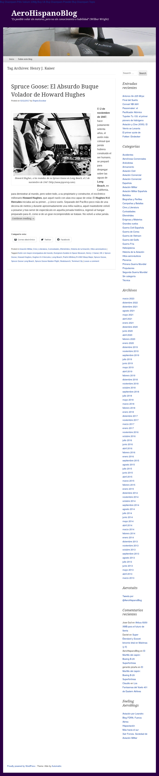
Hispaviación (129, 725)
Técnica (126, 280)
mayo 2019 (128, 367)
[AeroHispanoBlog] (79, 41)
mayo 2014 (128, 521)
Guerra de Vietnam (132, 235)
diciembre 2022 (130, 302)
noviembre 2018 (131, 383)
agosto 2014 (129, 509)
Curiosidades (53, 249)
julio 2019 (127, 359)
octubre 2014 (129, 500)
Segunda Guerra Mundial (135, 272)
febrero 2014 (129, 533)
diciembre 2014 (130, 492)
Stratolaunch (65, 261)
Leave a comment (91, 261)
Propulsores (128, 268)
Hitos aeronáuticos (98, 249)
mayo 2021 (128, 314)
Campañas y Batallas (133, 203)
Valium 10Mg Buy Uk (33, 2)
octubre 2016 (129, 436)
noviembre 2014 (131, 496)
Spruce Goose (100, 257)
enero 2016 (128, 456)
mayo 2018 (128, 399)
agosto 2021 (129, 310)
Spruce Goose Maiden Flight (47, 261)
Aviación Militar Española (135, 191)
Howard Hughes (25, 257)
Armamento (128, 166)
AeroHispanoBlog (44, 13)
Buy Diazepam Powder (59, 2)
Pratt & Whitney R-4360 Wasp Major (78, 257)
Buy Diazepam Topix (83, 2)
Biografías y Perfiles (132, 199)
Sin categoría (129, 276)
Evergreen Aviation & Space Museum (69, 253)
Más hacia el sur (131, 729)
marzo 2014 (128, 529)
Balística (127, 195)
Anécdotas (128, 162)
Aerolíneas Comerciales (134, 158)
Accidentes (128, 154)
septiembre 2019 (131, 355)
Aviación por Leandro (133, 713)
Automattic (56, 766)
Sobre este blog (25, 59)
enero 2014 (128, 537)
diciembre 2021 (130, 306)
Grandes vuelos (130, 223)
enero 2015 (128, 488)
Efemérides (65, 249)
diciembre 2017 (130, 415)
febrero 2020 (129, 338)
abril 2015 (127, 476)
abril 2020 (127, 334)
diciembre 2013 (130, 541)
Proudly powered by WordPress (21, 766)
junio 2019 (128, 363)
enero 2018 (128, 411)
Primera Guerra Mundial (134, 264)
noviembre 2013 (131, 545)
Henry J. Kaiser (92, 253)
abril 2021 (127, 318)
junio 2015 (128, 472)
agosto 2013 (129, 557)
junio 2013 (128, 565)
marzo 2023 (128, 298)
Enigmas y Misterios (132, 219)
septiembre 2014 (131, 505)
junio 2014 (128, 517)
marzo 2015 (128, 480)
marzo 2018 (128, 403)
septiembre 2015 (131, 460)
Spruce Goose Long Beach (22, 261)
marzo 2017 (128, 424)
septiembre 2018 (131, 391)
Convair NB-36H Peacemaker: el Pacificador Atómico (132, 108)
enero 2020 (128, 343)
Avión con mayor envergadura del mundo (35, 253)
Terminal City (77, 261)
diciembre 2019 (130, 347)
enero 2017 (128, 428)
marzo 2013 (128, 577)
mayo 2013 (128, 569)
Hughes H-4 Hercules (41, 257)
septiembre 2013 (131, 553)
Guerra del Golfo (131, 239)
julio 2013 (127, 561)
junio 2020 (128, 330)
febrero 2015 (129, 484)
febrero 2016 (129, 452)
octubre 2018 (129, 387)
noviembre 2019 (131, 351)
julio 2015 (127, 468)
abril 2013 (127, 573)
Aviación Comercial (132, 174)
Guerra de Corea (131, 231)
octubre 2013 (129, 549)
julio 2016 (127, 440)
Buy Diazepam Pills (11, 2)
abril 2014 (127, 525)
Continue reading (23, 218)
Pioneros (127, 260)
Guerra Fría (128, 243)
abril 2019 (127, 371)
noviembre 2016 (131, 432)
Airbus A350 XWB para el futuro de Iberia (135, 626)
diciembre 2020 (130, 326)
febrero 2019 (129, 375)
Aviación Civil (129, 170)
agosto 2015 (129, 464)
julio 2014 (127, 513)
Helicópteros (129, 247)
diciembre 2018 (130, 379)
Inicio (11, 59)
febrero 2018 (129, 407)
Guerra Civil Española (133, 227)
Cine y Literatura (40, 249)
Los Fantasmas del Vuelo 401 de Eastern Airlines (135, 687)
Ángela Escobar (39, 101)
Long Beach (57, 257)
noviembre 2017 (131, 419)
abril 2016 (127, 448)
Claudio (126, 683)
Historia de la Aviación (80, 249)
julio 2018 (127, 395)
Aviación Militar (25, 249)
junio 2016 (128, 444)
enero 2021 (128, 322)
